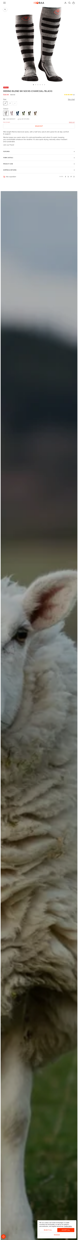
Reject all (48, 1230)
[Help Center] (3, 1236)
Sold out (39, 126)
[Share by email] (74, 176)
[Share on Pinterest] (71, 176)
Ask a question (11, 177)
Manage (57, 1235)
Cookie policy (68, 1226)
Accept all (66, 1230)
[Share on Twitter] (68, 176)
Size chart (71, 99)
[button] (68, 94)
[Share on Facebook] (65, 176)
